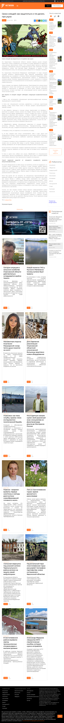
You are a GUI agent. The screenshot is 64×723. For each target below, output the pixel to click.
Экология (52, 191)
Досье (51, 181)
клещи (7, 200)
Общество (52, 167)
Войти (48, 5)
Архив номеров (31, 694)
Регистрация (57, 5)
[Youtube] (60, 1)
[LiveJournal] (39, 21)
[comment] (58, 16)
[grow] (54, 16)
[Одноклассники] (55, 1)
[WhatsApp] (41, 21)
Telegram (17, 696)
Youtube (17, 694)
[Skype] (44, 21)
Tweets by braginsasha (53, 201)
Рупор (28, 700)
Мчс (10, 200)
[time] (51, 16)
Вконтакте (17, 692)
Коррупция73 (53, 170)
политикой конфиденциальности (33, 720)
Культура (52, 189)
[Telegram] (62, 1)
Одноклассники (19, 690)
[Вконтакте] (57, 1)
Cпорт (51, 186)
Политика (52, 173)
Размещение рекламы (33, 696)
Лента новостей (55, 13)
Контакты (29, 698)
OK (60, 716)
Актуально (52, 165)
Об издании (30, 690)
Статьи (28, 692)
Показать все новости (55, 152)
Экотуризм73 (53, 183)
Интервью (52, 178)
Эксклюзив (52, 175)
